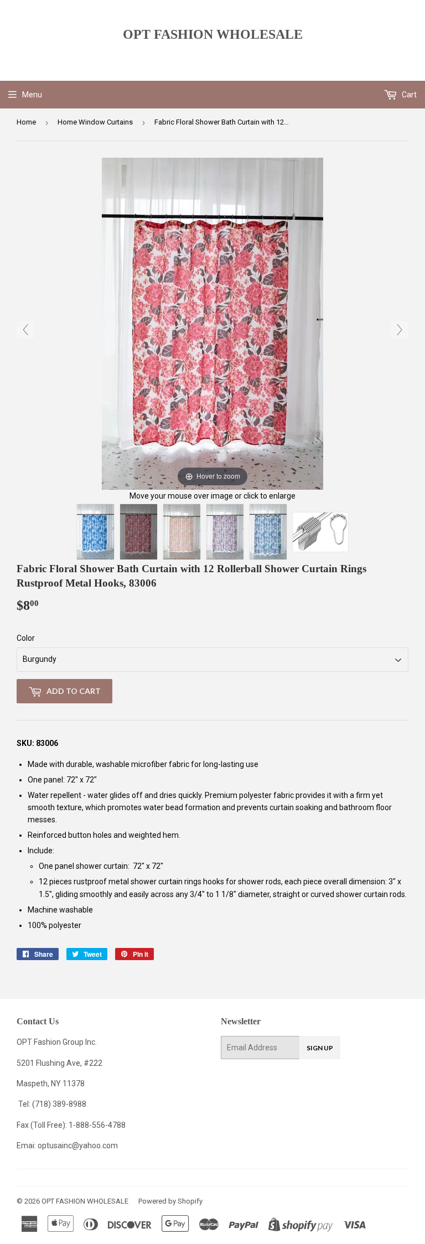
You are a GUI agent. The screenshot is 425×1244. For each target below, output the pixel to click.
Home (26, 122)
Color (26, 638)
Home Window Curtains (95, 122)
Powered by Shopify (170, 1201)
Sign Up (320, 1048)
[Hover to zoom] (212, 323)
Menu (32, 94)
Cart (408, 94)
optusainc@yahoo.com (78, 1145)
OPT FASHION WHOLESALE (213, 34)
